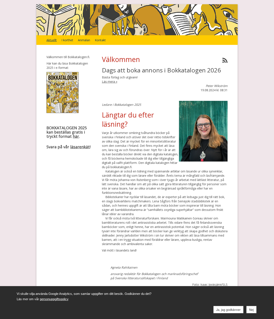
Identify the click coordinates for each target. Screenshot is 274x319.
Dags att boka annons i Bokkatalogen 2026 (161, 70)
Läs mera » (109, 81)
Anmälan (84, 40)
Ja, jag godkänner (228, 309)
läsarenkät (80, 146)
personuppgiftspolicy (54, 299)
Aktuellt (51, 40)
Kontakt (100, 40)
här (76, 136)
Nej (251, 309)
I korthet (67, 40)
